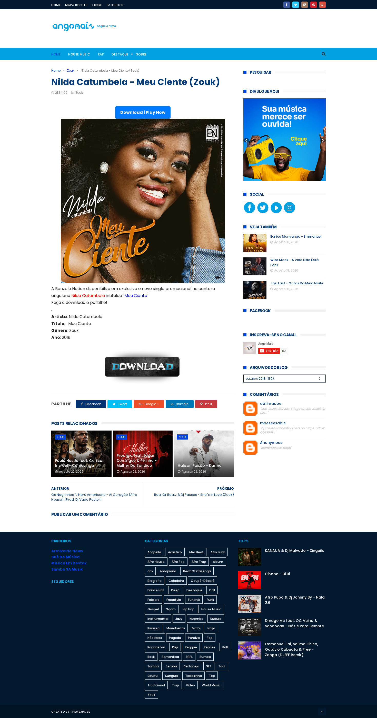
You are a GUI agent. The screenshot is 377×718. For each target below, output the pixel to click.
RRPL (189, 657)
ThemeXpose (80, 712)
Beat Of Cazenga (197, 571)
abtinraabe (270, 404)
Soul (222, 666)
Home (56, 5)
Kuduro (215, 619)
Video (190, 685)
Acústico (175, 552)
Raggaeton (156, 647)
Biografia (154, 581)
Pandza (194, 638)
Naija (211, 628)
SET (209, 666)
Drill (212, 590)
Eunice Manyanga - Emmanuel (296, 236)
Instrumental (157, 619)
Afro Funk (218, 552)
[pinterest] (313, 5)
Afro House (156, 562)
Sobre (97, 5)
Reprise (209, 647)
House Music (79, 54)
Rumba (205, 657)
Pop (210, 638)
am (150, 571)
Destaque (120, 54)
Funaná (194, 600)
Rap (101, 54)
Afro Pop (178, 562)
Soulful (152, 676)
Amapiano (168, 571)
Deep (175, 590)
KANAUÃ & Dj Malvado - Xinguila (294, 550)
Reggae (191, 647)
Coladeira (176, 581)
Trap (175, 685)
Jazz (179, 619)
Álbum (218, 562)
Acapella (154, 552)
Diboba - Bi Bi (277, 573)
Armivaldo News (67, 551)
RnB (225, 647)
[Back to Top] (322, 711)
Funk (210, 600)
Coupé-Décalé (202, 581)
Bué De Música (65, 557)
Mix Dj (196, 628)
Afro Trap (199, 562)
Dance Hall (155, 590)
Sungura (171, 676)
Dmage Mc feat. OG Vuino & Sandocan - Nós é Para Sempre (294, 623)
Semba (171, 666)
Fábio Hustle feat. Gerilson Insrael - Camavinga (80, 463)
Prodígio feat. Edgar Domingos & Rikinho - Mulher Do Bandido (137, 460)
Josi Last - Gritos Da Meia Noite (296, 283)
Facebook (115, 5)
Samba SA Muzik (67, 569)
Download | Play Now (142, 112)
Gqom (171, 609)
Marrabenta (175, 628)
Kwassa (153, 628)
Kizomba (196, 619)
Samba (153, 666)
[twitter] (295, 5)
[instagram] (304, 5)
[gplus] (322, 5)
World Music (211, 685)
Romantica (170, 657)
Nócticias (154, 638)
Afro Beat (196, 552)
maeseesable (273, 423)
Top (212, 676)
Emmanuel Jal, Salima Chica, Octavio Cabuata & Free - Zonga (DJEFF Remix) (291, 649)
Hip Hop (188, 609)
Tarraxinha (193, 676)
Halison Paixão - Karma (200, 465)
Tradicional (156, 685)
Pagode (175, 638)
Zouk (70, 70)
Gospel (153, 609)
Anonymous (271, 443)
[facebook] (286, 5)
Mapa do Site (76, 5)
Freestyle (173, 600)
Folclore (153, 600)
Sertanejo (191, 666)
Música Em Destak (69, 563)
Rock (151, 657)
